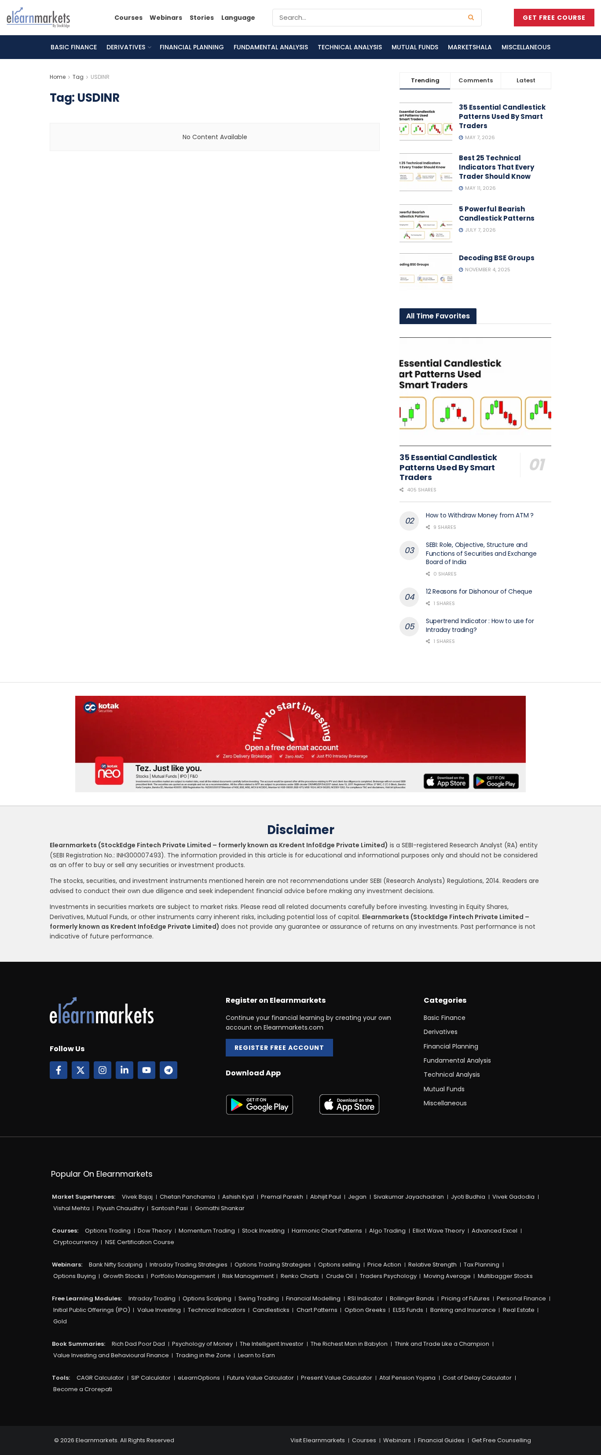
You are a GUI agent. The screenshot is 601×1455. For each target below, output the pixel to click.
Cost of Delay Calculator (477, 1378)
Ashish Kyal (238, 1197)
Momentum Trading (207, 1230)
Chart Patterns (317, 1310)
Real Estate (519, 1310)
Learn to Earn (256, 1355)
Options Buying (74, 1276)
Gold (60, 1321)
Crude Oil (339, 1276)
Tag (78, 77)
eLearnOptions (199, 1378)
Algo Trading (387, 1230)
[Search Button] (473, 17)
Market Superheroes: (83, 1197)
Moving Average (447, 1276)
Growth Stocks (123, 1276)
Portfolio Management (183, 1276)
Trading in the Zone (203, 1355)
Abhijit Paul (325, 1197)
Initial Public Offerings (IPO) (91, 1310)
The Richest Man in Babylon (349, 1344)
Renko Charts (300, 1276)
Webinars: (67, 1264)
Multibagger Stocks (505, 1276)
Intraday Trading (152, 1298)
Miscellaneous (526, 47)
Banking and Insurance (463, 1310)
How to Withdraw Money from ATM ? (480, 515)
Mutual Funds (415, 47)
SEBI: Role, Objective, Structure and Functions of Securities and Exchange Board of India (481, 553)
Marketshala (470, 47)
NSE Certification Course (139, 1242)
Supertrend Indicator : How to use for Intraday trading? (480, 625)
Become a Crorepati (82, 1389)
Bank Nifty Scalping (116, 1264)
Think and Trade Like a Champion (442, 1344)
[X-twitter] (80, 1070)
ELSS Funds (408, 1310)
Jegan (357, 1197)
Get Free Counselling (501, 1440)
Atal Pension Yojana (407, 1378)
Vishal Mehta (71, 1208)
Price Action (384, 1264)
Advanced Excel (494, 1230)
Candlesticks (271, 1310)
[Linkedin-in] (124, 1070)
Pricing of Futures (465, 1298)
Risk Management (248, 1276)
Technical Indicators (217, 1310)
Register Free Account (279, 1047)
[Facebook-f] (58, 1070)
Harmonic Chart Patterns (327, 1230)
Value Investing (159, 1310)
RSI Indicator (365, 1298)
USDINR (100, 77)
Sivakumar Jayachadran (409, 1197)
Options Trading (108, 1230)
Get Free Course (554, 17)
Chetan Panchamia (187, 1197)
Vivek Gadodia (513, 1197)
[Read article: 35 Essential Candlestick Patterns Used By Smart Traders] (475, 391)
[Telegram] (168, 1070)
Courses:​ (65, 1230)
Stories (202, 17)
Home (58, 77)
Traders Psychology (388, 1276)
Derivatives (125, 47)
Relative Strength (432, 1264)
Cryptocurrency (75, 1242)
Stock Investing (263, 1230)
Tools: (61, 1378)
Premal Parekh (282, 1197)
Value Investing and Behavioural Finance (111, 1355)
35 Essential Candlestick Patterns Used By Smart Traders (502, 116)
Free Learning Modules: (87, 1298)
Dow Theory (155, 1230)
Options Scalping (207, 1298)
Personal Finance (521, 1298)
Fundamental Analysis (271, 47)
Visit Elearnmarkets (317, 1440)
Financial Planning (192, 47)
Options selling (339, 1264)
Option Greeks (365, 1310)
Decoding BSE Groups (497, 257)
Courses (128, 17)
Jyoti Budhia (468, 1197)
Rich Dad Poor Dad (138, 1344)
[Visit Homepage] (38, 17)
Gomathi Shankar (220, 1208)
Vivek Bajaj (137, 1197)
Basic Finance (74, 47)
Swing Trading (258, 1298)
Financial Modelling (313, 1298)
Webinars (166, 17)
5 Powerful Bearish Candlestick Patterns (497, 213)
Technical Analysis (350, 47)
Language (238, 17)
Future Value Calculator (260, 1378)
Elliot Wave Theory (439, 1230)
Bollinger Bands (412, 1298)
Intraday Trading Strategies (188, 1264)
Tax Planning (481, 1264)
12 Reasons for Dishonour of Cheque (479, 591)
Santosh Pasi (169, 1208)
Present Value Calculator (336, 1378)
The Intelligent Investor (272, 1344)
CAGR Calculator (100, 1378)
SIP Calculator (151, 1378)
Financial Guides (441, 1440)
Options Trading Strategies (273, 1264)
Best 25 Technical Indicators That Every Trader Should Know (496, 167)
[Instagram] (102, 1070)
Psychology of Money (202, 1344)
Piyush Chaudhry (120, 1208)
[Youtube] (146, 1070)
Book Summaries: (78, 1344)
